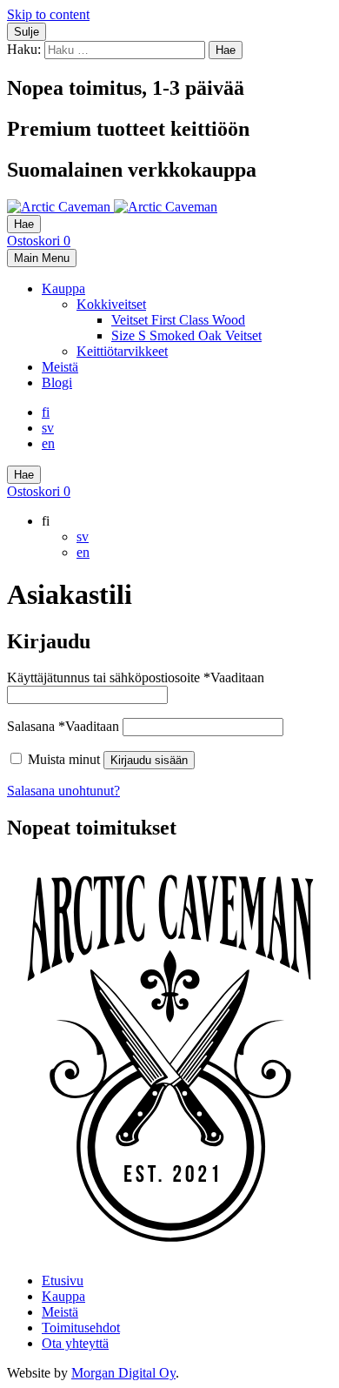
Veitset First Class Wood (178, 319)
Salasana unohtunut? (63, 790)
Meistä (60, 366)
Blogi (57, 382)
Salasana (63, 726)
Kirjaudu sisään (149, 760)
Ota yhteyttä (75, 1343)
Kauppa (63, 288)
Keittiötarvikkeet (122, 351)
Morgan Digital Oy (123, 1372)
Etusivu (62, 1280)
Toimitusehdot (81, 1327)
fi (46, 412)
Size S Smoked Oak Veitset (186, 335)
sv (48, 427)
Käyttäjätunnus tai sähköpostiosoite (135, 677)
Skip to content (48, 14)
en (48, 443)
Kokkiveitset (111, 304)
